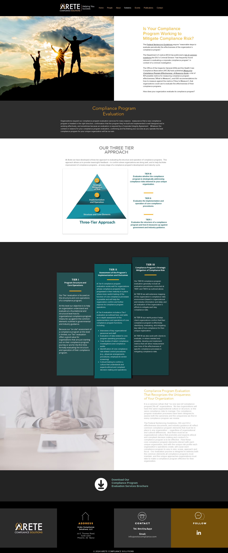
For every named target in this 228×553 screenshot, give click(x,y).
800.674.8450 (145, 528)
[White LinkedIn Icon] (199, 533)
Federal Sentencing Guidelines (160, 45)
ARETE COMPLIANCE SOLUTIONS (117, 551)
